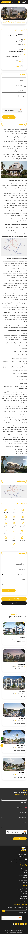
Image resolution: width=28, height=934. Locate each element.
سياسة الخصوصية (23, 880)
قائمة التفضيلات (23, 875)
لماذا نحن (24, 870)
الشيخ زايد (24, 894)
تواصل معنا (24, 882)
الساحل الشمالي (23, 899)
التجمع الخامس (19, 41)
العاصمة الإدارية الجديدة (21, 889)
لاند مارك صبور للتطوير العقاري (16, 51)
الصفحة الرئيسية (23, 868)
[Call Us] (2, 741)
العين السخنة (24, 901)
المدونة (25, 878)
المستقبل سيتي (23, 896)
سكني (21, 46)
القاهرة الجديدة (23, 891)
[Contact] (1, 745)
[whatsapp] (2, 738)
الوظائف (25, 873)
